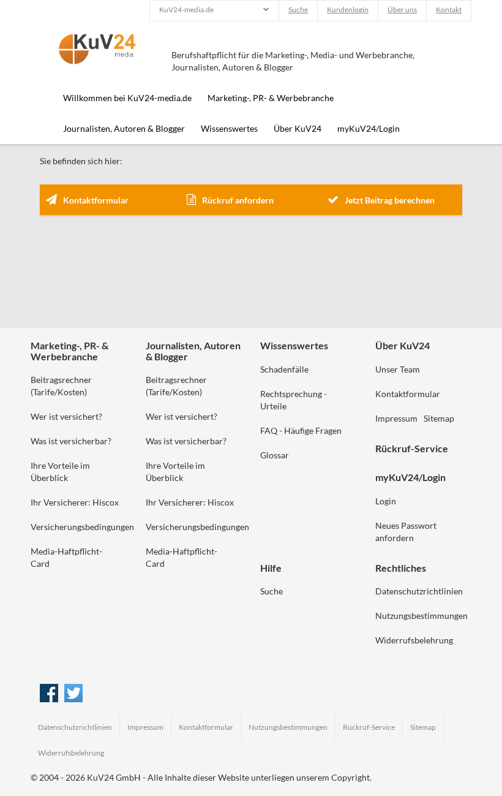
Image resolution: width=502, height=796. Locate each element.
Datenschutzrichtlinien (419, 591)
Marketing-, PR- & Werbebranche (271, 98)
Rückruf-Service (369, 727)
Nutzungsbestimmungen (421, 615)
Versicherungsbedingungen (82, 526)
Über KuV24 (297, 128)
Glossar (274, 455)
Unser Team (397, 369)
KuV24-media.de (186, 9)
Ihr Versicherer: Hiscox (75, 502)
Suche (298, 9)
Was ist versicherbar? (71, 441)
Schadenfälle (284, 369)
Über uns (402, 9)
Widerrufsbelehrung (414, 640)
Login (385, 501)
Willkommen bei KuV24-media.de (127, 98)
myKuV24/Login (368, 128)
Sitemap (439, 418)
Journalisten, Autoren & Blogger (124, 128)
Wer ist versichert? (66, 416)
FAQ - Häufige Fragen (301, 430)
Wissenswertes (229, 128)
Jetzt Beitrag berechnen (390, 200)
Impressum (396, 418)
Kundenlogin (348, 9)
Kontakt (449, 9)
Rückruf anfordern (238, 200)
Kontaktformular (96, 200)
